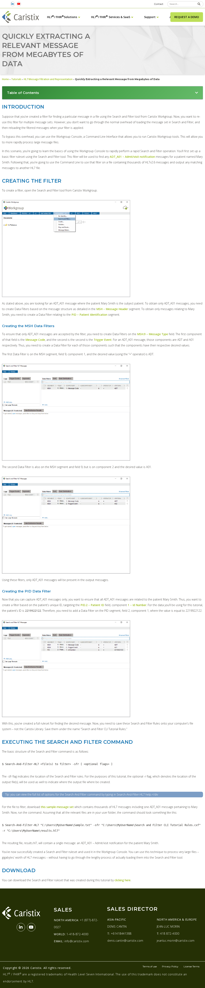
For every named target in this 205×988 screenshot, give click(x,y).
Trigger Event (103, 340)
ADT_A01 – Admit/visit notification (132, 157)
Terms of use (150, 966)
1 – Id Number (137, 605)
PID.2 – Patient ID (92, 605)
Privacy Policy (170, 966)
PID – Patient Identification (89, 314)
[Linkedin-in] (13, 4)
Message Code (35, 340)
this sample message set (57, 807)
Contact (158, 3)
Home (5, 79)
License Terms (191, 966)
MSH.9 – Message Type (152, 334)
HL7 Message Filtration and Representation (48, 79)
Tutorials (16, 79)
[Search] (199, 4)
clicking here (123, 880)
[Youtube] (19, 4)
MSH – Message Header (112, 309)
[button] (196, 92)
